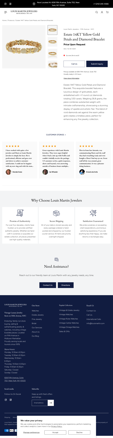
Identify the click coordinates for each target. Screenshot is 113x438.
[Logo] (24, 12)
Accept (55, 432)
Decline (79, 432)
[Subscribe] (51, 403)
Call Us (74, 64)
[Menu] (6, 12)
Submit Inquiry (97, 64)
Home (4, 20)
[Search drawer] (96, 12)
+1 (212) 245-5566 (101, 4)
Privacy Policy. (56, 426)
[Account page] (102, 12)
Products (11, 20)
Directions (65, 285)
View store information (71, 78)
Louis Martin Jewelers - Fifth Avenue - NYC (79, 29)
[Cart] (107, 12)
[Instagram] (5, 3)
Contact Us (47, 285)
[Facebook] (10, 3)
